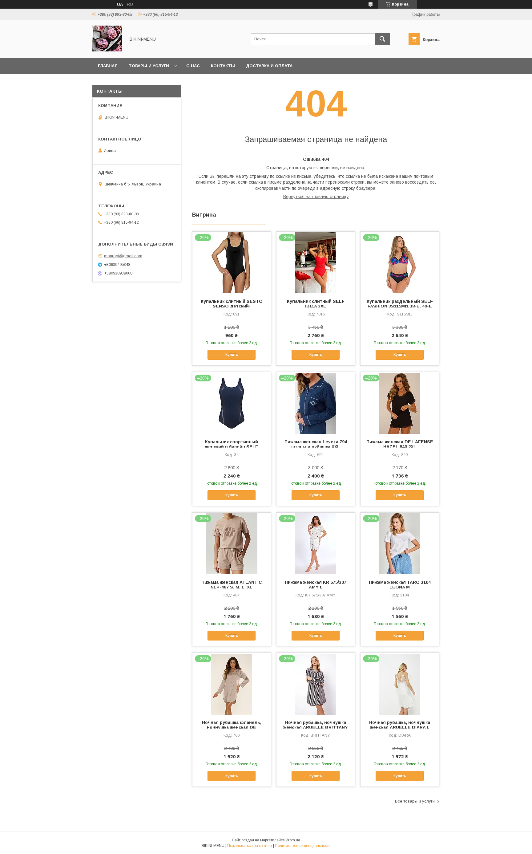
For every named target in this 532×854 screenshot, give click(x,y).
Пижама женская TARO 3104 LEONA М (400, 585)
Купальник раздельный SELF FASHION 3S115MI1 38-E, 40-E (400, 304)
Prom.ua (293, 840)
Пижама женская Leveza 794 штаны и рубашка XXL (315, 444)
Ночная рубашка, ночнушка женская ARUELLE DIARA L (399, 725)
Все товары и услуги (415, 801)
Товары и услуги (149, 65)
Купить (231, 354)
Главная (108, 65)
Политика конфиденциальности (303, 846)
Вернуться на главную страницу (316, 196)
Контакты (223, 65)
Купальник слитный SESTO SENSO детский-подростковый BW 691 (232, 306)
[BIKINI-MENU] (107, 49)
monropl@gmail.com (123, 256)
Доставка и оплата (269, 65)
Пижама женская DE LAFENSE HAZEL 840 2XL (399, 444)
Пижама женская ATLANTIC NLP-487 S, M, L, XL (231, 585)
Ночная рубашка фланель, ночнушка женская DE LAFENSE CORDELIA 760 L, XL (232, 727)
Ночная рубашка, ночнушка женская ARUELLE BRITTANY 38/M (315, 727)
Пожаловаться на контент (249, 846)
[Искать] (382, 39)
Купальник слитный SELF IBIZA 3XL (316, 304)
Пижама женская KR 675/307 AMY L (315, 585)
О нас (193, 65)
